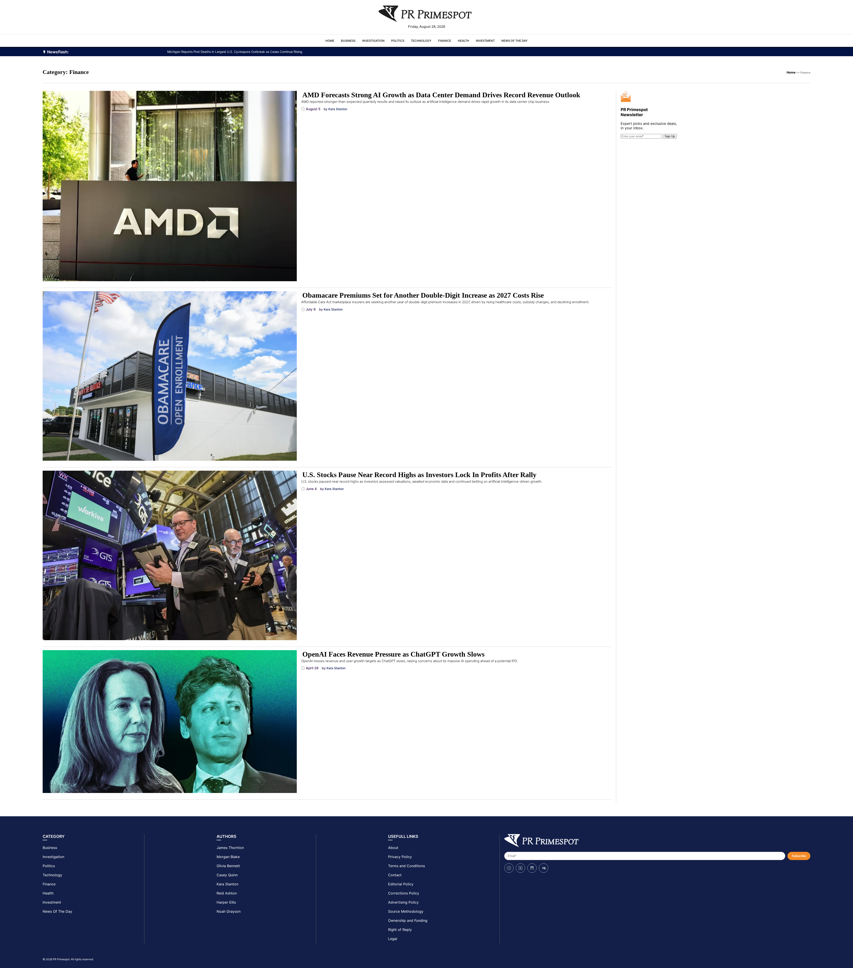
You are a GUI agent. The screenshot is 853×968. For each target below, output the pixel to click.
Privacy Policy (400, 856)
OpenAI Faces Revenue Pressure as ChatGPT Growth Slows (393, 654)
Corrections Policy (403, 893)
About (393, 847)
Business (348, 40)
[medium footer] (543, 868)
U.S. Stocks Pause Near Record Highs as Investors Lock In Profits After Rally (419, 475)
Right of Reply (400, 929)
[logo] (426, 14)
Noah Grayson (229, 911)
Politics (397, 40)
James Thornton (230, 847)
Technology (421, 40)
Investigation (373, 40)
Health (463, 40)
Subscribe (799, 856)
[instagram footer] (509, 868)
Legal (392, 938)
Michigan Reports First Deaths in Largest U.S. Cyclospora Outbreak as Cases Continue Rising (234, 52)
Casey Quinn (227, 875)
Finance (444, 40)
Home (329, 40)
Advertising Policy (403, 902)
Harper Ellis (226, 902)
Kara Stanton (227, 884)
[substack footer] (532, 868)
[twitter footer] (520, 868)
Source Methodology (405, 911)
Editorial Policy (400, 884)
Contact (395, 875)
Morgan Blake (228, 856)
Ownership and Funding (407, 920)
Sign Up (670, 136)
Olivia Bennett (228, 866)
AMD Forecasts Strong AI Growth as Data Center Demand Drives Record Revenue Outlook (441, 95)
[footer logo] (657, 840)
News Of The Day (514, 40)
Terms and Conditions (406, 866)
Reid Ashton (227, 893)
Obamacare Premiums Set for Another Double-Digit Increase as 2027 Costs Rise (423, 295)
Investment (485, 40)
